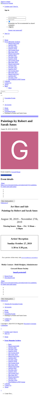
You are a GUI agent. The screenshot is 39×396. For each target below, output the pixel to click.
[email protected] (19, 272)
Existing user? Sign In (11, 6)
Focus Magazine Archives (12, 42)
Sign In (11, 27)
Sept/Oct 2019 (12, 48)
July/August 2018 (13, 60)
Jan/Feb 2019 (12, 55)
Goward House (15, 172)
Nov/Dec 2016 (12, 77)
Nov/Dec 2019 (12, 47)
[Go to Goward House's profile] (19, 168)
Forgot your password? (15, 30)
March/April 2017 (13, 74)
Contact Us (8, 83)
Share (3, 183)
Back (9, 344)
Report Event (8, 276)
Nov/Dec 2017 (12, 67)
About (6, 84)
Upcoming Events (6, 175)
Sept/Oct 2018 (12, 59)
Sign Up (7, 33)
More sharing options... (8, 201)
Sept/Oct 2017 (12, 69)
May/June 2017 (13, 72)
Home (6, 40)
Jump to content (5, 1)
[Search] (1, 95)
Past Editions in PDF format (16, 79)
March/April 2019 (13, 53)
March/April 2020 (13, 43)
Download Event (10, 278)
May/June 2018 (13, 62)
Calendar (7, 81)
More (6, 86)
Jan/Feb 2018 (12, 65)
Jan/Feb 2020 (12, 45)
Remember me (12, 23)
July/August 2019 (13, 50)
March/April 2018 (13, 64)
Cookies (7, 320)
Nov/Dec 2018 (12, 57)
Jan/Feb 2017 (12, 76)
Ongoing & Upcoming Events (14, 304)
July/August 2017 (13, 71)
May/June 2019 (13, 52)
